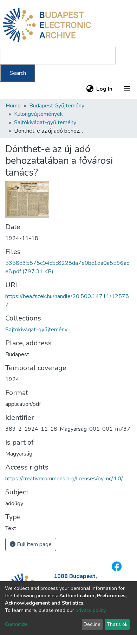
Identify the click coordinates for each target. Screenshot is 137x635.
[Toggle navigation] (127, 89)
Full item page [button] (33, 544)
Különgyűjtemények (38, 114)
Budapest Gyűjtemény (56, 106)
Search (17, 73)
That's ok (117, 624)
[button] (89, 89)
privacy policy (90, 610)
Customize (16, 624)
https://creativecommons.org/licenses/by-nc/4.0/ (64, 478)
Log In (104, 89)
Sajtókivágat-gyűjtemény (45, 122)
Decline (92, 624)
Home (13, 106)
